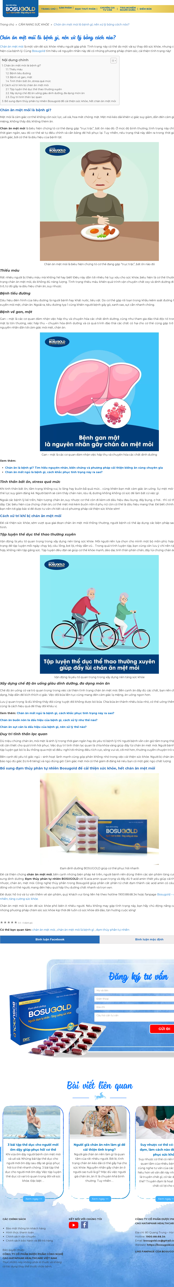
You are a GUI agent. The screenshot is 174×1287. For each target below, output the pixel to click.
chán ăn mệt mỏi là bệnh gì (75, 929)
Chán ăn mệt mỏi (11, 46)
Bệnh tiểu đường (20, 73)
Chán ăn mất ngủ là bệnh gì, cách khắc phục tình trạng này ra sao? (65, 713)
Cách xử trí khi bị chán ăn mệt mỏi (26, 85)
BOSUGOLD (21, 8)
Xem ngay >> (33, 1198)
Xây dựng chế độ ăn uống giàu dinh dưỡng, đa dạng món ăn (47, 93)
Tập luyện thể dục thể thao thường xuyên (36, 89)
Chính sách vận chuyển (21, 1236)
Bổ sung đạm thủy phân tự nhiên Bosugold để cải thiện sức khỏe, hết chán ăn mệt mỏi (60, 101)
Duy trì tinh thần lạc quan (26, 97)
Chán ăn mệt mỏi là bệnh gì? (22, 65)
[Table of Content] (113, 60)
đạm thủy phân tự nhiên (112, 929)
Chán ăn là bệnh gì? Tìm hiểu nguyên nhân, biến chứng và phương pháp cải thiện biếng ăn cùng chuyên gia (84, 467)
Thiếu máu (15, 69)
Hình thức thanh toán (20, 1232)
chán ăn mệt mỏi (43, 929)
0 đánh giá (25, 923)
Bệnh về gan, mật (21, 77)
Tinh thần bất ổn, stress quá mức (30, 81)
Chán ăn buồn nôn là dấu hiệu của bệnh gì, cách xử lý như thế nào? (48, 720)
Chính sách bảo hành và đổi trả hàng (29, 1240)
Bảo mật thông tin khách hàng (26, 1228)
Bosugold (38, 51)
